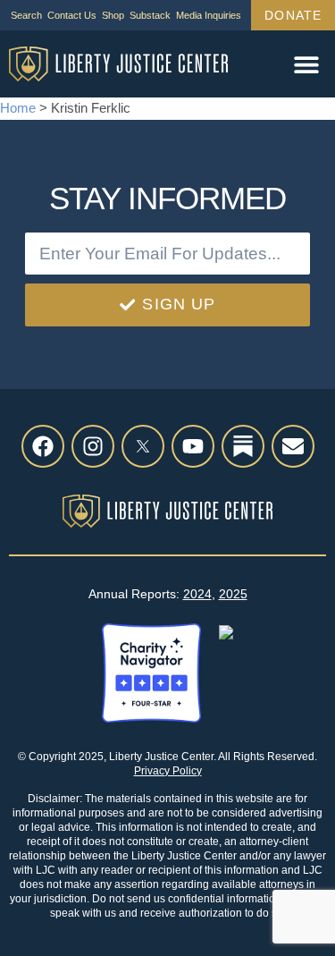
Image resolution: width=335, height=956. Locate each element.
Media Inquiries (208, 15)
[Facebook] (42, 446)
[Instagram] (92, 446)
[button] (306, 64)
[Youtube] (193, 446)
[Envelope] (293, 446)
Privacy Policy (168, 771)
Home (18, 107)
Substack (150, 15)
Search (26, 15)
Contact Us (71, 15)
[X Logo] (142, 446)
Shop (113, 15)
